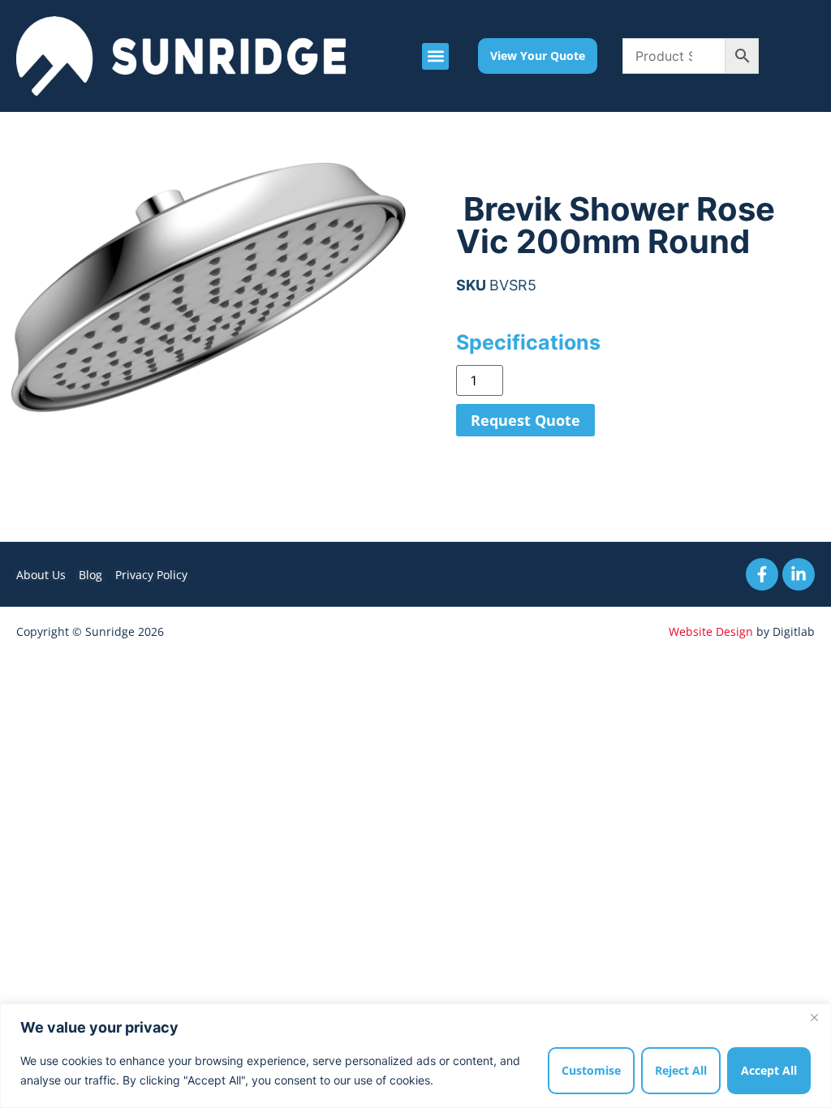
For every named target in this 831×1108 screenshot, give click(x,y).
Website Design (711, 631)
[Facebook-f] (762, 574)
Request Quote (525, 420)
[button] (435, 56)
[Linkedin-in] (798, 574)
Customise (591, 1070)
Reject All (681, 1070)
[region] (415, 1055)
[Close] (814, 1017)
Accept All (769, 1070)
